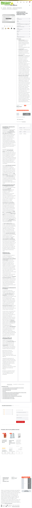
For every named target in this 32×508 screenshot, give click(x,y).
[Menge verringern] (21, 114)
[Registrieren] (20, 2)
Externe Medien (17, 505)
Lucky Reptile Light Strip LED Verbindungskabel (10, 393)
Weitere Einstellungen (16, 506)
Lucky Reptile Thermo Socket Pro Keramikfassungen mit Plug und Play (14, 392)
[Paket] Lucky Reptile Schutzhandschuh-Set (12, 442)
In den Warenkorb (27, 114)
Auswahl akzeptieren (26, 491)
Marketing (10, 505)
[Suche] (23, 2)
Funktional (9, 506)
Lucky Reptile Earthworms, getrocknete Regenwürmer (18, 442)
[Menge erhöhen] (20, 114)
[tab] (9, 384)
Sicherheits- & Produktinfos (18, 384)
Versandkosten (24, 121)
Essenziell (4, 505)
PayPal (3, 506)
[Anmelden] (17, 2)
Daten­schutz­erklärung (8, 503)
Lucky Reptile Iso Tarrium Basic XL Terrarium (9, 394)
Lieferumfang (9, 384)
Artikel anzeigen (5, 453)
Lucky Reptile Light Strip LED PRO (8, 397)
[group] (5, 435)
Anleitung (4, 391)
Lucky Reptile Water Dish (6, 390)
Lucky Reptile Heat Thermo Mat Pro (4, 441)
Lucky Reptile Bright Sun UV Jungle (8, 398)
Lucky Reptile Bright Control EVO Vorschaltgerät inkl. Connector (13, 387)
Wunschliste (20, 119)
